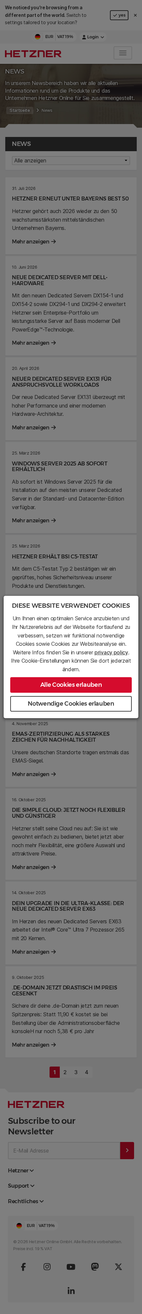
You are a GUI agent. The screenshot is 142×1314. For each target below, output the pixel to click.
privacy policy (111, 652)
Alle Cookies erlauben (71, 684)
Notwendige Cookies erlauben (71, 703)
